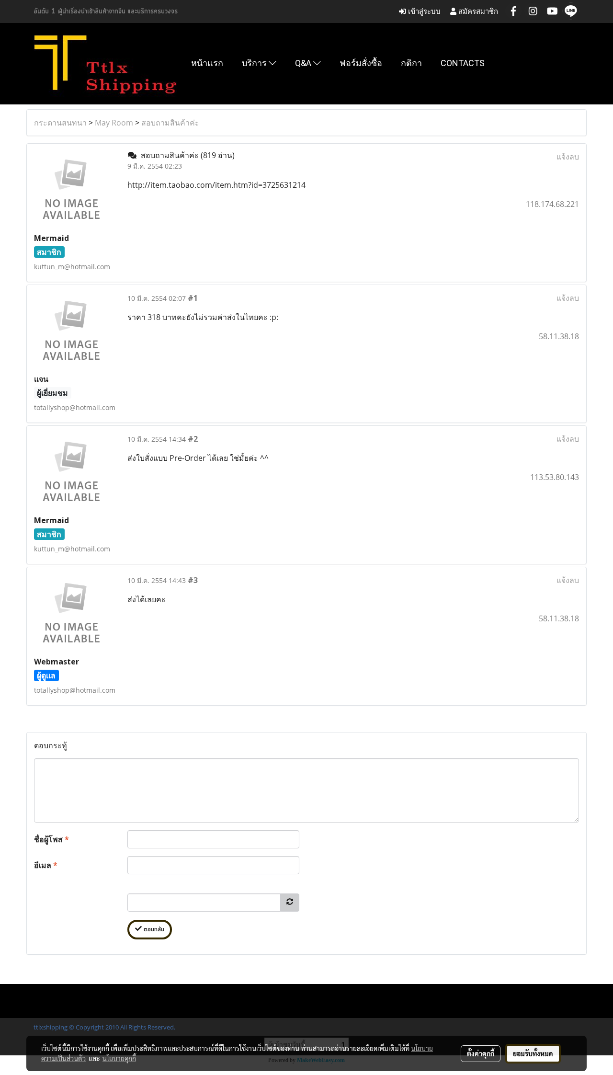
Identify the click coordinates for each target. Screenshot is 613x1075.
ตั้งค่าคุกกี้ (480, 1053)
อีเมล (45, 865)
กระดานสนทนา (60, 122)
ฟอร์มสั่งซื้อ (361, 63)
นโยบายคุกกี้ (119, 1058)
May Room (114, 122)
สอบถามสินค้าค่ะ (170, 122)
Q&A (304, 63)
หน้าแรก (207, 63)
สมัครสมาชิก (477, 11)
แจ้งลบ (567, 156)
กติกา (411, 63)
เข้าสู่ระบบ (423, 11)
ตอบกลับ (153, 929)
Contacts (463, 63)
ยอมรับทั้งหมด (533, 1053)
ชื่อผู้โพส (51, 839)
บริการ (255, 63)
